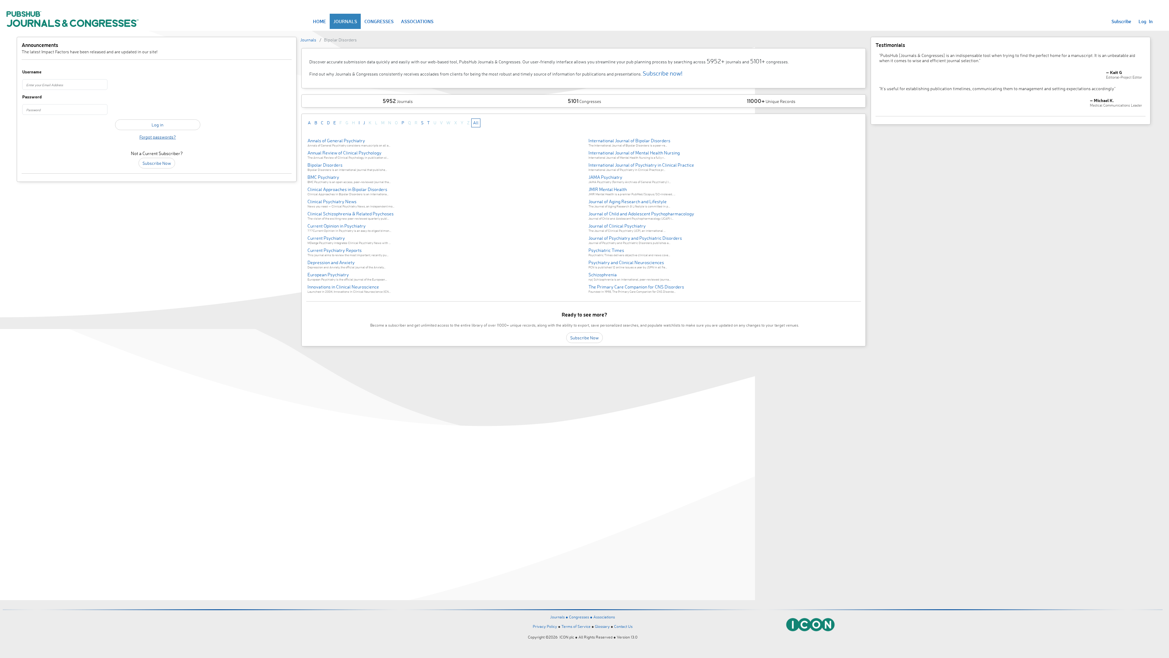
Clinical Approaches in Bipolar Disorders (347, 189)
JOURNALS (345, 21)
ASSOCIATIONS (417, 21)
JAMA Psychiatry (605, 177)
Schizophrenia (602, 275)
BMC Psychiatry (323, 177)
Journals (308, 39)
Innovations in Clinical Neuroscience (343, 287)
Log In (1146, 21)
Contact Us (623, 626)
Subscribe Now (156, 163)
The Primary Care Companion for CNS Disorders (636, 287)
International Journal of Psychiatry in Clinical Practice (641, 165)
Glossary (602, 626)
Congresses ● (581, 616)
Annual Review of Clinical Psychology (344, 153)
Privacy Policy (545, 626)
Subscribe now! (663, 73)
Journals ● (559, 616)
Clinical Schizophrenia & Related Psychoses (350, 214)
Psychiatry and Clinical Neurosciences (626, 262)
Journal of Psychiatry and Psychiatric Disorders (635, 238)
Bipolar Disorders (324, 165)
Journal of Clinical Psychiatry (617, 226)
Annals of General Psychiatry (336, 140)
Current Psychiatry (326, 238)
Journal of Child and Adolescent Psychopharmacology (641, 214)
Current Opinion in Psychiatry (336, 226)
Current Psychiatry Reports (334, 250)
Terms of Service (576, 626)
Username (31, 72)
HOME (319, 21)
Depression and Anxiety (331, 262)
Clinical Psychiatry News (331, 201)
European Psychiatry (328, 275)
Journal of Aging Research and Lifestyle (627, 201)
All (476, 122)
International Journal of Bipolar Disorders (629, 140)
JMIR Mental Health (607, 189)
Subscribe (1121, 21)
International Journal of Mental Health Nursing (634, 153)
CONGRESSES (379, 21)
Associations (604, 616)
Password (32, 97)
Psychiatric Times (606, 250)
